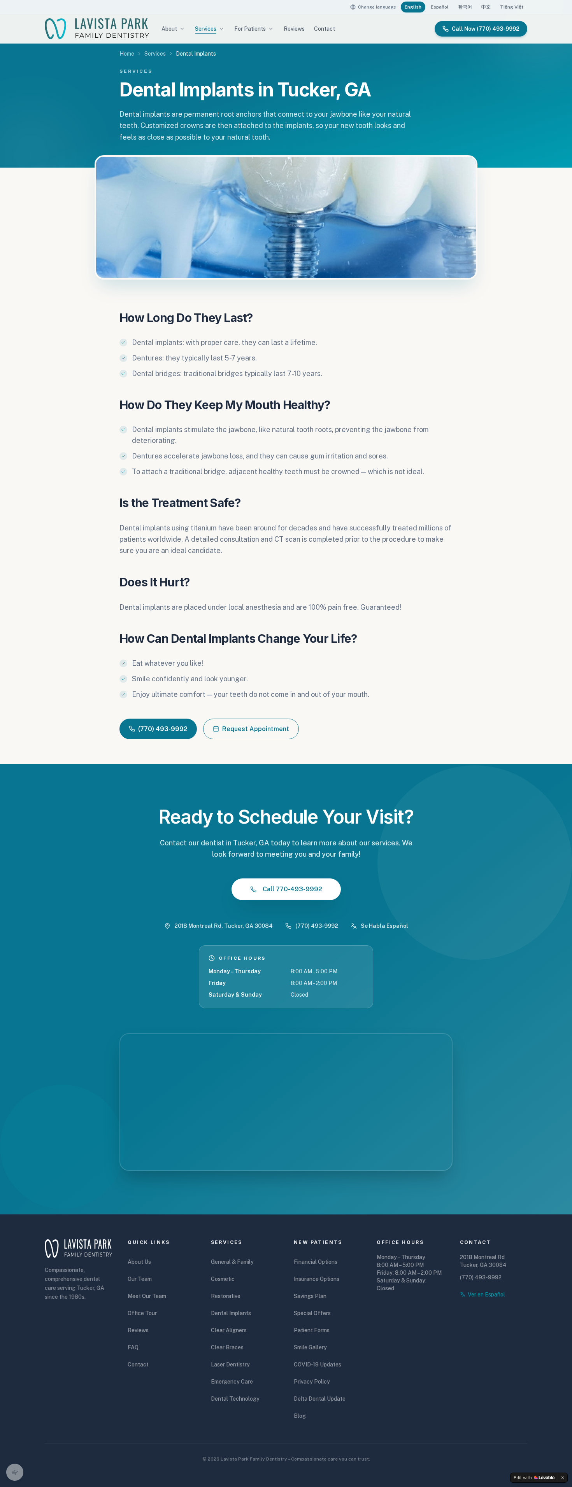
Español (440, 7)
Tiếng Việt (511, 7)
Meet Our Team (147, 1296)
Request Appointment (255, 729)
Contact (324, 29)
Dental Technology (235, 1399)
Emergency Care (232, 1382)
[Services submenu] (221, 28)
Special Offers (312, 1313)
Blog (300, 1416)
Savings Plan (310, 1296)
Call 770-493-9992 (292, 889)
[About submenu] (182, 28)
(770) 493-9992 (163, 729)
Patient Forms (312, 1330)
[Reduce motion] (14, 1472)
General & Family (232, 1262)
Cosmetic (223, 1279)
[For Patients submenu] (270, 28)
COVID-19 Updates (317, 1364)
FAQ (133, 1347)
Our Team (140, 1279)
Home (126, 54)
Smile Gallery (310, 1347)
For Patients (250, 29)
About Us (139, 1262)
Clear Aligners (229, 1330)
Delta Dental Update (320, 1399)
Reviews (294, 29)
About (169, 29)
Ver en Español (486, 1294)
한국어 (465, 7)
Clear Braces (227, 1347)
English (415, 7)
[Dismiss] (562, 1477)
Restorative (225, 1296)
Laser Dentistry (230, 1364)
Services (205, 29)
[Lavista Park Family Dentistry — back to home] (97, 28)
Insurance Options (316, 1279)
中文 (486, 7)
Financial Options (315, 1262)
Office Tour (142, 1313)
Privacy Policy (312, 1382)
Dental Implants (231, 1313)
